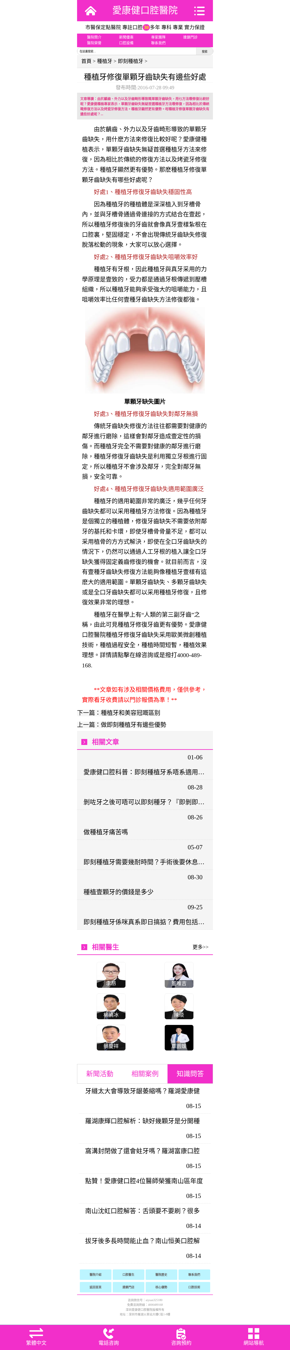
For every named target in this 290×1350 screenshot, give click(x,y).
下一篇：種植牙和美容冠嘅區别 (118, 713)
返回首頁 (95, 1287)
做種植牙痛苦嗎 (105, 832)
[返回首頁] (90, 10)
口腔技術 (194, 1287)
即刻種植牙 (130, 61)
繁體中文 (36, 1343)
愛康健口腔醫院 (145, 10)
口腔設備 (126, 43)
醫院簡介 (94, 37)
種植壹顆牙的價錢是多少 (118, 891)
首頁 (86, 61)
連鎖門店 (128, 1287)
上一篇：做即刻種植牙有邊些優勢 (121, 725)
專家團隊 (158, 37)
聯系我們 (158, 43)
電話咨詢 (109, 1343)
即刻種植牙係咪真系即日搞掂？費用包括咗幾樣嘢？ (144, 921)
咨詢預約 (181, 1343)
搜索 (204, 51)
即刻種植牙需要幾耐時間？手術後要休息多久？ (144, 861)
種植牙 (104, 61)
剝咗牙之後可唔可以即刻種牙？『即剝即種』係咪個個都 (144, 802)
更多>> (201, 947)
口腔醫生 (128, 1274)
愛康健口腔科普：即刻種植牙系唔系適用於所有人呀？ (144, 772)
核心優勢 (161, 1287)
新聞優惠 (126, 37)
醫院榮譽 (94, 43)
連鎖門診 (190, 37)
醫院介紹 (95, 1274)
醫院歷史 (161, 1274)
